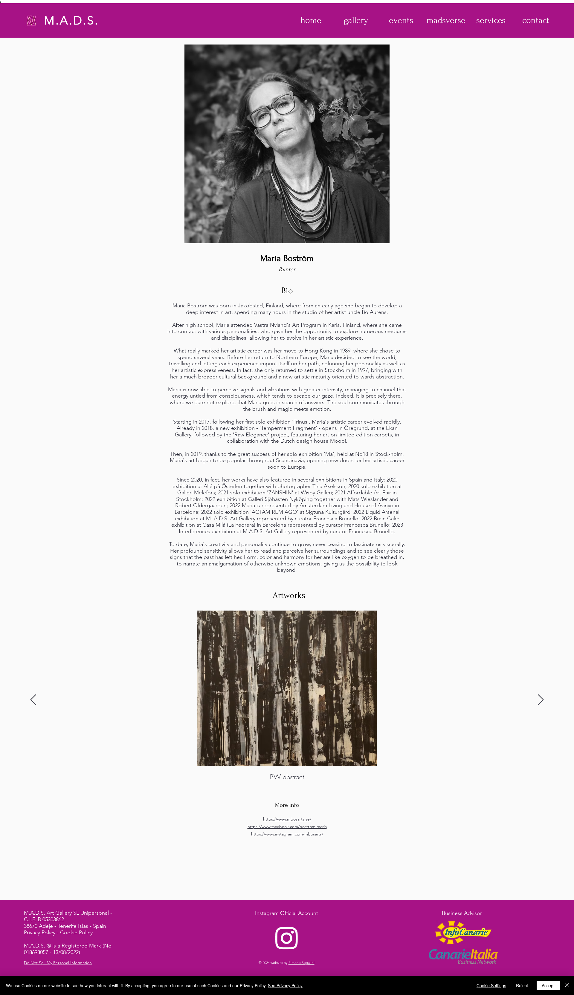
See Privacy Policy (285, 985)
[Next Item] (540, 700)
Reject (522, 985)
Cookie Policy (76, 932)
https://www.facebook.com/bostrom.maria (287, 826)
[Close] (566, 985)
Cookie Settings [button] (491, 985)
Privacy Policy (39, 932)
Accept (548, 985)
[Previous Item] (33, 700)
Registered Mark (81, 945)
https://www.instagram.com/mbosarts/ (287, 834)
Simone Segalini (301, 962)
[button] (355, 20)
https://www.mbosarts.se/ (287, 819)
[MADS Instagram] (287, 938)
